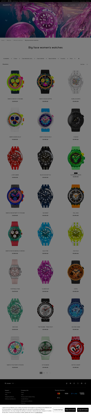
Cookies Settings (58, 409)
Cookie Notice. (39, 412)
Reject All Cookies (70, 409)
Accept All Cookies (83, 409)
